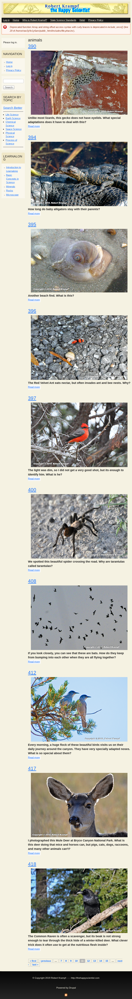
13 (94, 960)
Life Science (12, 114)
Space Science (14, 129)
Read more (34, 126)
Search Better (12, 108)
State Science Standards (63, 20)
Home (16, 20)
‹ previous (45, 960)
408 (32, 581)
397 (32, 398)
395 (32, 224)
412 (32, 672)
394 (32, 137)
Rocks (9, 190)
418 (32, 864)
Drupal (72, 988)
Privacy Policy (95, 20)
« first (33, 960)
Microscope (12, 194)
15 (106, 960)
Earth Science (13, 118)
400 (32, 489)
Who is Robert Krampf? (34, 20)
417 (32, 768)
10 (76, 960)
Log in (6, 20)
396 (32, 311)
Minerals (10, 186)
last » (35, 964)
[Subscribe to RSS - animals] (66, 996)
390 (32, 46)
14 (100, 960)
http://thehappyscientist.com (85, 978)
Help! (82, 20)
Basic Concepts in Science (12, 179)
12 (88, 960)
